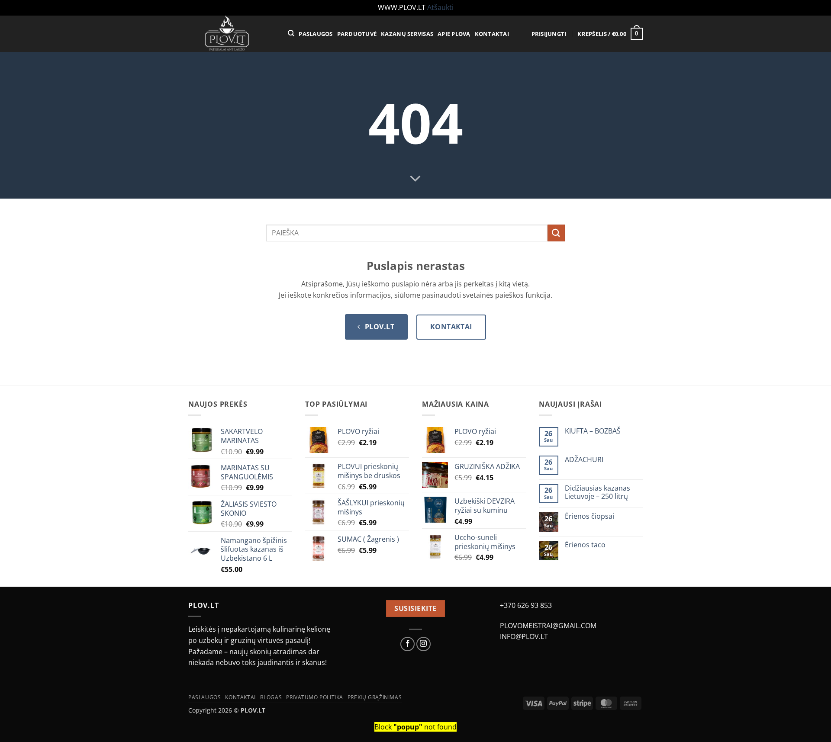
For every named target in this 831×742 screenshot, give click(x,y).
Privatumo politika (314, 697)
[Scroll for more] (415, 178)
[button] (549, 34)
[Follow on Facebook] (407, 644)
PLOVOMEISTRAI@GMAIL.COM (548, 625)
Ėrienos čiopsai (589, 516)
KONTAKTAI (492, 34)
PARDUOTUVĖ (357, 34)
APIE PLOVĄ (454, 34)
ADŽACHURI (584, 460)
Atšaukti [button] (440, 7)
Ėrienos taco (585, 545)
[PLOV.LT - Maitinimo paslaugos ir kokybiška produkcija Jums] (231, 34)
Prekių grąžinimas (375, 697)
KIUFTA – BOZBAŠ (593, 431)
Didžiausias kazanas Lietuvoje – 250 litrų (597, 492)
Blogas (271, 697)
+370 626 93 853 (526, 605)
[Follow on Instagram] (423, 644)
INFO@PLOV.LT (524, 636)
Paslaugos (204, 697)
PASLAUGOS (315, 34)
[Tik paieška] (291, 33)
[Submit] (556, 233)
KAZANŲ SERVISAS (407, 34)
